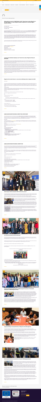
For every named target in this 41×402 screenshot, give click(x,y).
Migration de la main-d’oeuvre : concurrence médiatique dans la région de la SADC (20, 79)
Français (36, 0)
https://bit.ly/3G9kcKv (13, 120)
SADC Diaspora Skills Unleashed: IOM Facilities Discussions (15, 191)
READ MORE (5, 52)
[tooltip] (40, 6)
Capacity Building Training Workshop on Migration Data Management (17, 326)
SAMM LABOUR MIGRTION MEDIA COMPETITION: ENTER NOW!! (16, 114)
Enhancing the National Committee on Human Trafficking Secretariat (17, 358)
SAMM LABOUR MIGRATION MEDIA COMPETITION (13, 143)
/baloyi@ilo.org (11, 46)
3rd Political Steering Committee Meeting (12, 235)
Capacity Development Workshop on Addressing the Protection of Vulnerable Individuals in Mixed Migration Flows (19, 289)
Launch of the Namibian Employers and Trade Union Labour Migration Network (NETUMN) (19, 58)
